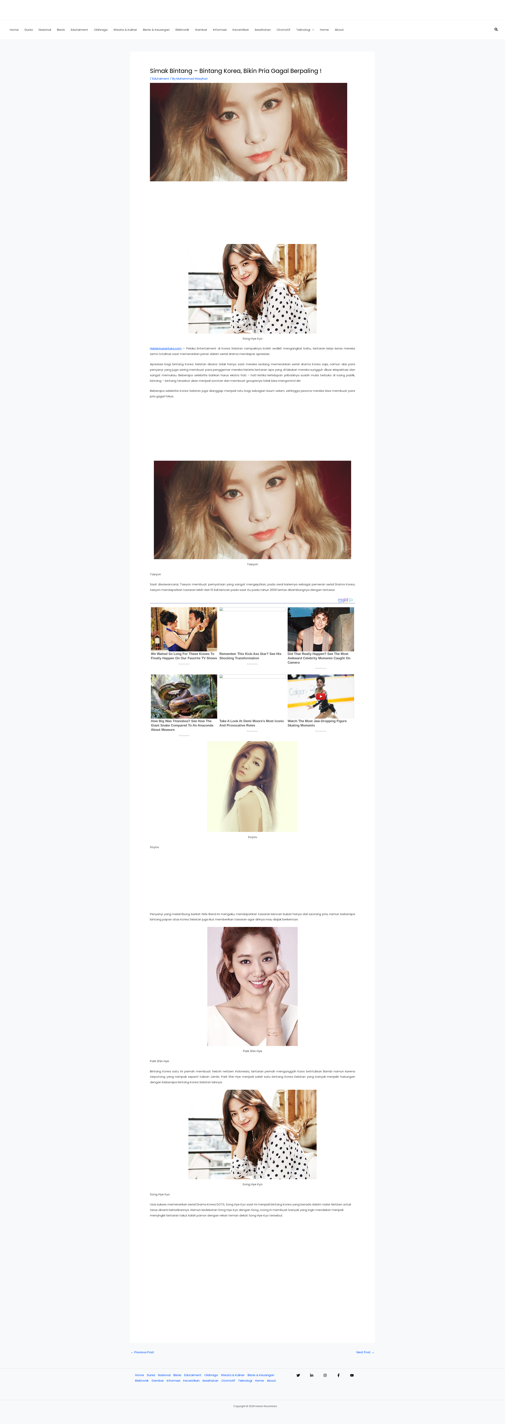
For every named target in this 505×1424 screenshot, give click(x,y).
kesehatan (210, 1380)
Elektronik (142, 1380)
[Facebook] (338, 1375)
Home (139, 1375)
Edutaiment (160, 78)
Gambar (158, 1380)
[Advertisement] (252, 214)
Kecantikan (191, 1380)
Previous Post (142, 1352)
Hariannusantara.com (166, 348)
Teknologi (245, 1380)
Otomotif (228, 1380)
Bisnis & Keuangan (261, 1375)
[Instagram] (325, 1375)
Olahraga (211, 1375)
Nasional (164, 1375)
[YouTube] (352, 1375)
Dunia (151, 1375)
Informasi (173, 1380)
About (271, 1380)
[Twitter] (298, 1375)
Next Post (365, 1352)
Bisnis (177, 1375)
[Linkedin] (311, 1375)
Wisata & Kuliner (233, 1375)
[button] (312, 30)
